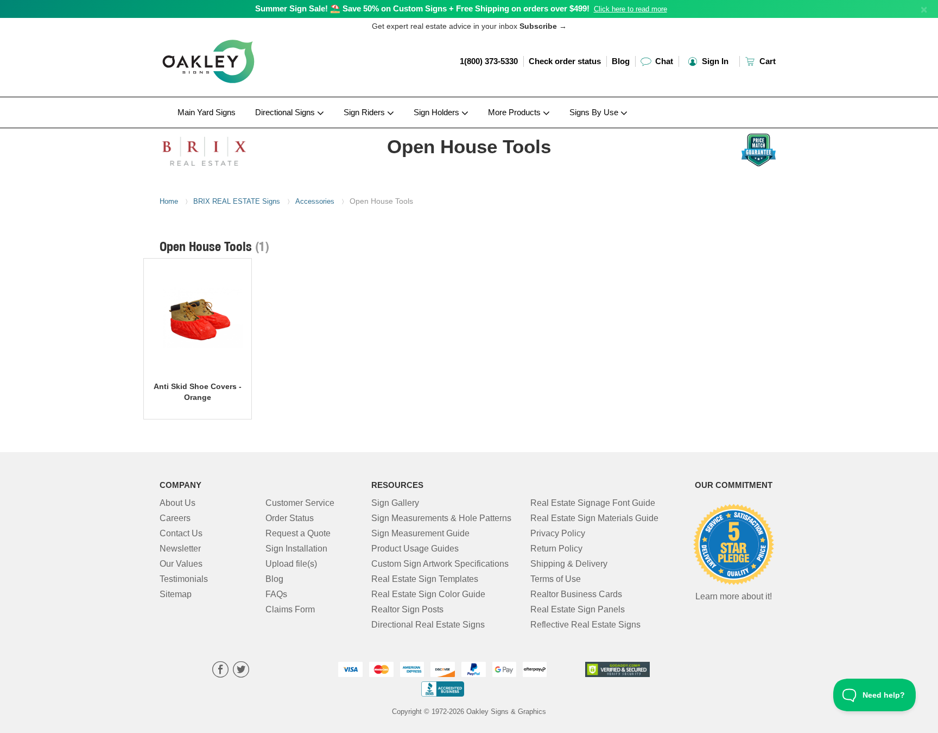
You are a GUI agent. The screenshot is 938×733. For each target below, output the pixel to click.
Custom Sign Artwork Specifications (440, 563)
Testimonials (184, 579)
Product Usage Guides (415, 548)
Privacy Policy (557, 533)
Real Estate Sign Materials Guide (594, 518)
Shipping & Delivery (568, 563)
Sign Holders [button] (437, 112)
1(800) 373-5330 (489, 61)
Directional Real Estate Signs (428, 624)
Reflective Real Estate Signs (585, 624)
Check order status (565, 61)
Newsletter (180, 548)
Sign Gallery (395, 503)
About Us (177, 503)
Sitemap (176, 594)
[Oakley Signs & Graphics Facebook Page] (220, 671)
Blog (621, 61)
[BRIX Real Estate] (231, 148)
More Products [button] (515, 112)
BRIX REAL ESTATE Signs (236, 201)
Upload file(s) (291, 563)
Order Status (289, 518)
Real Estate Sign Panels (577, 609)
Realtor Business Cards (576, 594)
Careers (175, 518)
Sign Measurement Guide (420, 533)
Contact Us (181, 533)
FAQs (276, 594)
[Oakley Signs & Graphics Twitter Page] (241, 671)
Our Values (181, 563)
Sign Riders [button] (365, 112)
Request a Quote (298, 533)
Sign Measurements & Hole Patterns (441, 518)
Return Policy (556, 548)
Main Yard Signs (207, 112)
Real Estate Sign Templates (424, 579)
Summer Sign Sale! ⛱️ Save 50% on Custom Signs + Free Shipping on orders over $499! (422, 8)
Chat (663, 61)
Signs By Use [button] (594, 112)
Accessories (314, 201)
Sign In (714, 61)
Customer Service (299, 503)
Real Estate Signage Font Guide (592, 503)
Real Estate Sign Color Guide (428, 594)
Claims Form (290, 609)
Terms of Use (555, 579)
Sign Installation (296, 548)
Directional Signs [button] (286, 112)
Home (169, 201)
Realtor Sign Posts (407, 609)
